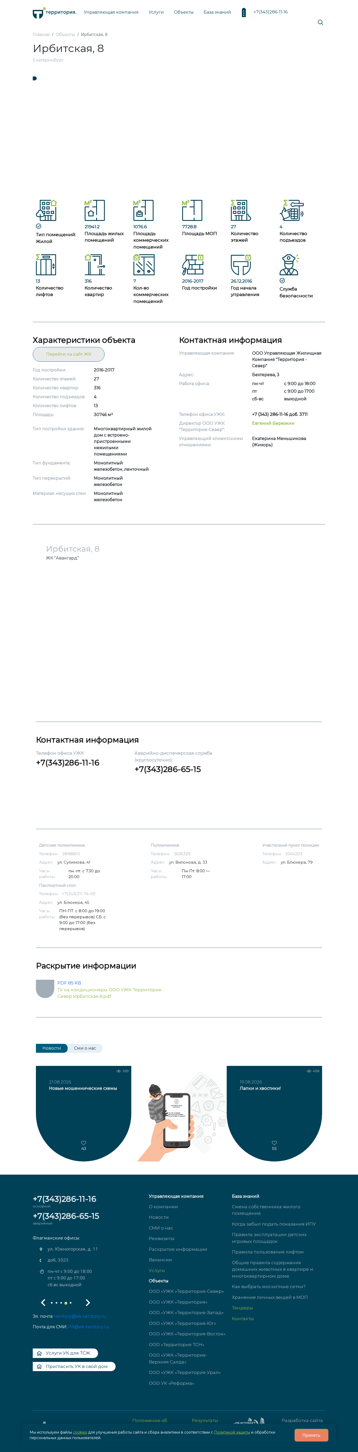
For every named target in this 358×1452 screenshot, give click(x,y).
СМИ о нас (161, 1228)
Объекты (159, 1280)
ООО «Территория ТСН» (176, 1344)
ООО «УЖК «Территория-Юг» (182, 1323)
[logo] (54, 11)
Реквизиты (162, 1238)
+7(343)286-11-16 (271, 11)
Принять (311, 1435)
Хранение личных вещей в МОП (270, 1297)
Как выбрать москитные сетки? (269, 1286)
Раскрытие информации (178, 1249)
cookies (80, 1432)
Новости (159, 1217)
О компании (163, 1206)
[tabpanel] (179, 138)
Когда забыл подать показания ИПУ (274, 1224)
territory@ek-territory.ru (80, 1316)
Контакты (243, 1318)
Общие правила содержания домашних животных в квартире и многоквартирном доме (272, 1269)
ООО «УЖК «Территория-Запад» (186, 1312)
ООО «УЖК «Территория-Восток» (187, 1333)
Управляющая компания (111, 12)
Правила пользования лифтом (268, 1251)
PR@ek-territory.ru (88, 1326)
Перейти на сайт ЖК (68, 354)
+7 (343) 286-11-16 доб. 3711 (280, 414)
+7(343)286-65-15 (167, 769)
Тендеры (242, 1307)
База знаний (217, 12)
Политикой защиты (232, 1432)
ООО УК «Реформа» (171, 1383)
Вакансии (160, 1259)
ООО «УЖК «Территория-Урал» (185, 1372)
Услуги (157, 1270)
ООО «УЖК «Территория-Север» (186, 1291)
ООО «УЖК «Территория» (178, 1302)
